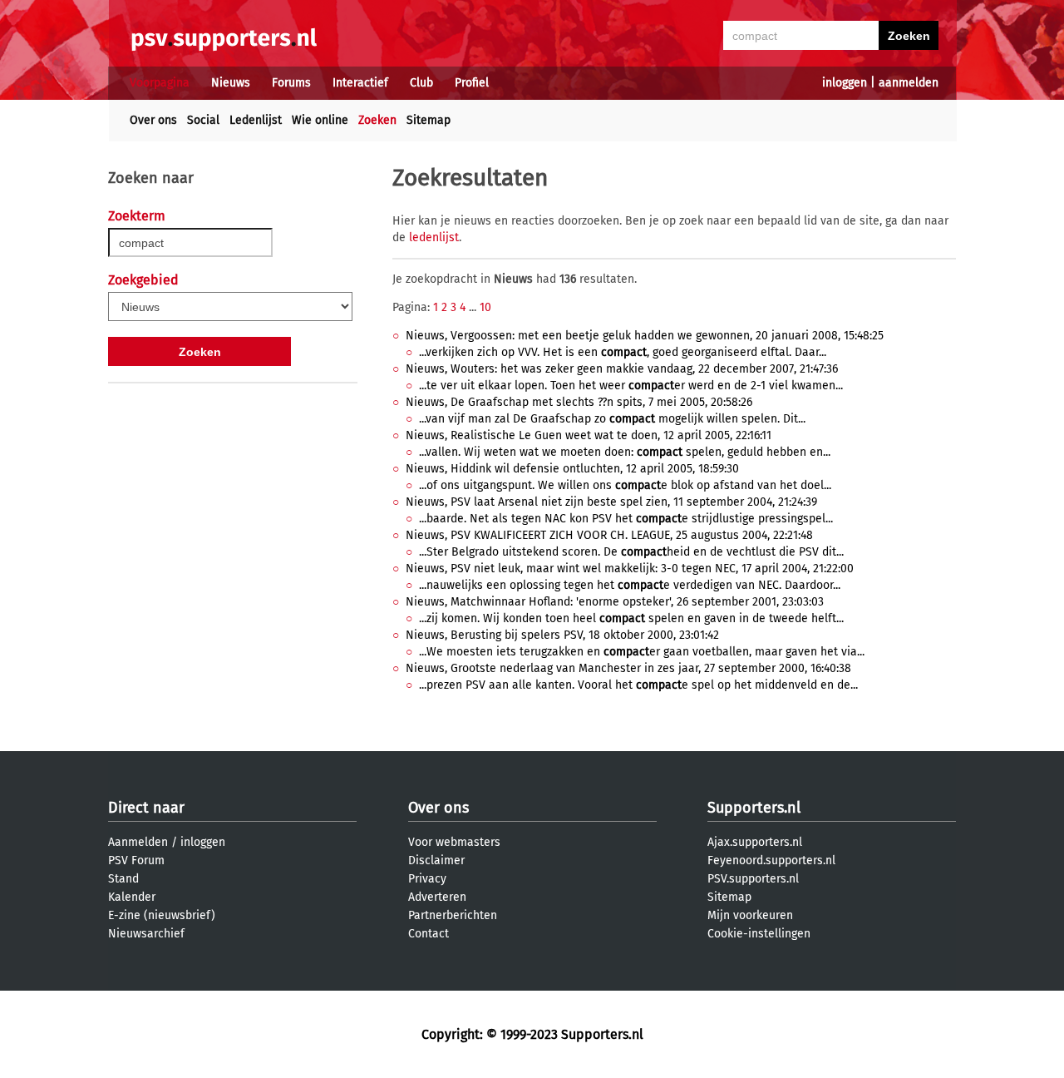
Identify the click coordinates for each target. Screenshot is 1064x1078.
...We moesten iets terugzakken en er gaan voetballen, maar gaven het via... (641, 652)
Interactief (360, 83)
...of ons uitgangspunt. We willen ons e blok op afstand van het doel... (625, 485)
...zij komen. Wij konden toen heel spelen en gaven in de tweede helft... (631, 618)
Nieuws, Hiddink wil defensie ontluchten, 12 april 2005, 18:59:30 (572, 469)
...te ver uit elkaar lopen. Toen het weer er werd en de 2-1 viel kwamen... (631, 385)
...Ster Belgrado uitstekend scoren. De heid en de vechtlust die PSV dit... (631, 552)
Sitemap (428, 120)
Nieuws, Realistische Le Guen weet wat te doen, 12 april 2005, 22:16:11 (588, 435)
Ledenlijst (255, 120)
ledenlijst (434, 237)
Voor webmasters (454, 842)
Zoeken (377, 120)
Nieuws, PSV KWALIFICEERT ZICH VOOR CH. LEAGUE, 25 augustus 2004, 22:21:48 (609, 535)
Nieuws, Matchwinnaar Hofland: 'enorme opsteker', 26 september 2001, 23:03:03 (615, 602)
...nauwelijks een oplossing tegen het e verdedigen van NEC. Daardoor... (629, 585)
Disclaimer (436, 860)
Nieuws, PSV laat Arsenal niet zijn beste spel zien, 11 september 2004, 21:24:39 (611, 502)
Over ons (153, 120)
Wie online (320, 120)
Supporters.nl (753, 808)
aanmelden (908, 83)
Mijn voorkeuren (750, 915)
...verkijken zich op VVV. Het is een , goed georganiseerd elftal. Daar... (622, 352)
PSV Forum (136, 860)
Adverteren (437, 897)
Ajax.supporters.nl (754, 842)
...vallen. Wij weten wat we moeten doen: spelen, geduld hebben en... (624, 452)
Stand (123, 879)
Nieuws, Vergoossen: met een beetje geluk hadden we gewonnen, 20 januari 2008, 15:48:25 (645, 336)
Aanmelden (138, 842)
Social (203, 120)
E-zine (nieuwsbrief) (161, 915)
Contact (428, 934)
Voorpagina (160, 83)
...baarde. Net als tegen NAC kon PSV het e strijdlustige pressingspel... (626, 519)
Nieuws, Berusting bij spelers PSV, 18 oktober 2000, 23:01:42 (562, 635)
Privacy (427, 879)
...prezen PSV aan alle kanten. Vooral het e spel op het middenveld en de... (638, 685)
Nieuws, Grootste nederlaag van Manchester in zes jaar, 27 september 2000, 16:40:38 (628, 668)
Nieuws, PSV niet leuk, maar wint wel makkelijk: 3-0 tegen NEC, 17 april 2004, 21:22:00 (630, 568)
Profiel (472, 83)
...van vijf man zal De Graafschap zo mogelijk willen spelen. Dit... (612, 419)
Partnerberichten (452, 915)
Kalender (131, 897)
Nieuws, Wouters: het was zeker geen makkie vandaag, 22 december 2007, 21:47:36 (622, 369)
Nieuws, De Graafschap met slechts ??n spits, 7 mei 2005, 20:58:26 (579, 402)
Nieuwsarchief (146, 934)
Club (421, 83)
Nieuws (230, 83)
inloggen (844, 83)
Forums (291, 83)
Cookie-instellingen (758, 934)
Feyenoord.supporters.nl (771, 860)
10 (485, 307)
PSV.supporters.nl (753, 879)
